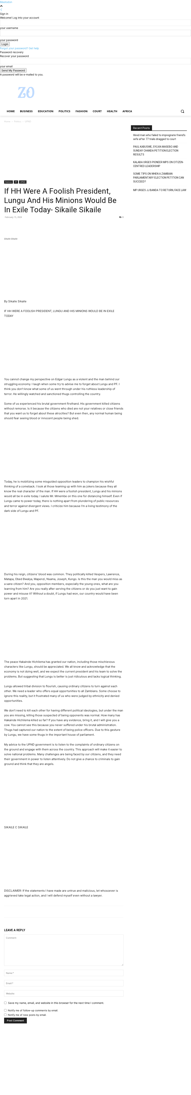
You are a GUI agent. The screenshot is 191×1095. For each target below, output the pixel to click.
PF (16, 182)
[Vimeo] (179, 79)
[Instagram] (169, 79)
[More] (42, 225)
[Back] (1, 9)
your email (6, 66)
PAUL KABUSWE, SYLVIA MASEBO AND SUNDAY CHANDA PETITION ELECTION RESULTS (155, 150)
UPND (22, 182)
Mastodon (6, 2)
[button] (182, 111)
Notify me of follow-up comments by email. (33, 1010)
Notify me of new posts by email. (27, 1014)
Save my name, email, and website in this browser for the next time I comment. (56, 1002)
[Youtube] (185, 79)
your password (9, 40)
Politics (17, 121)
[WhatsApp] (33, 225)
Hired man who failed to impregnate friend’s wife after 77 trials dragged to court (159, 137)
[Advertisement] (63, 153)
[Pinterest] (25, 225)
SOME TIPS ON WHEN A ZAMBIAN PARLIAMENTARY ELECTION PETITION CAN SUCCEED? (158, 177)
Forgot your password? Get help (19, 48)
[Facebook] (164, 79)
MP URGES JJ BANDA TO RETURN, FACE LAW (159, 190)
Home (7, 121)
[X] (174, 79)
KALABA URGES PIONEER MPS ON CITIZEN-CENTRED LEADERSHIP (158, 164)
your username (9, 27)
